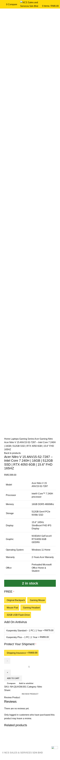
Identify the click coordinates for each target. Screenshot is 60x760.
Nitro (50, 439)
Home (7, 439)
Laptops (15, 439)
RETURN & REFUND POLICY (17, 743)
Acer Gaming (41, 439)
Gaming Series (26, 439)
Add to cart (13, 678)
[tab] (30, 694)
